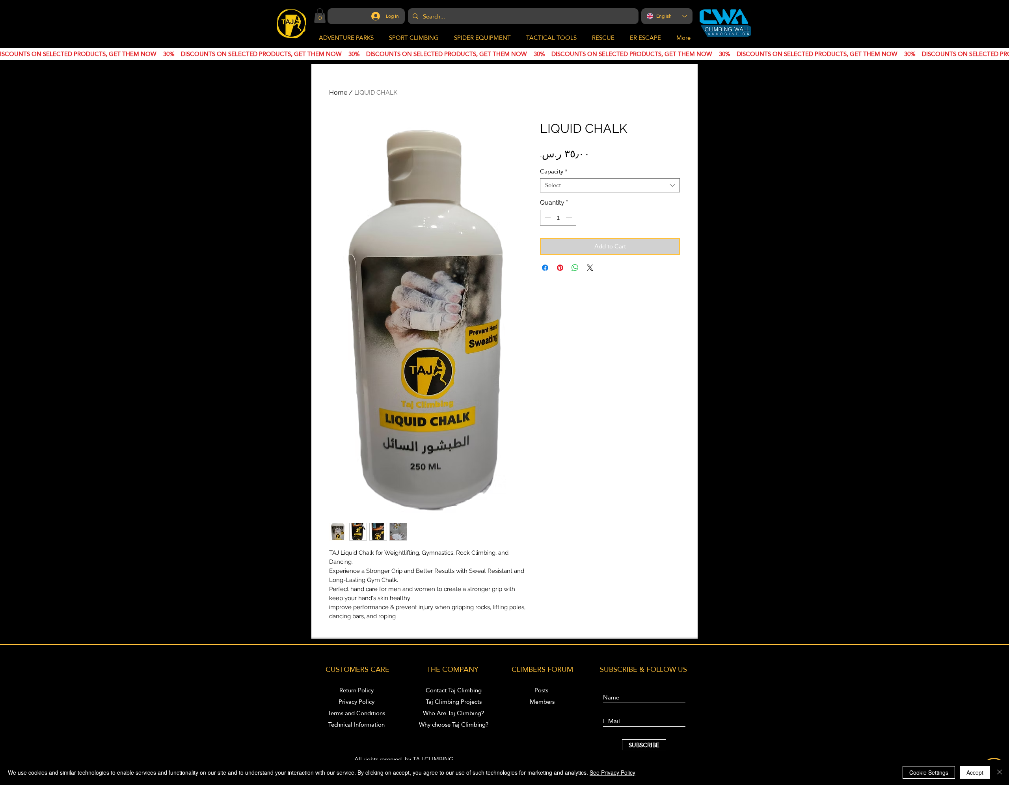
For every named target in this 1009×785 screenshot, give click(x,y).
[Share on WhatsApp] (575, 267)
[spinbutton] (558, 217)
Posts (542, 690)
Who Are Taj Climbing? (453, 713)
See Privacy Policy (612, 772)
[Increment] (569, 217)
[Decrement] (546, 217)
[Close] (999, 772)
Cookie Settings (928, 772)
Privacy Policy (356, 701)
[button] (320, 15)
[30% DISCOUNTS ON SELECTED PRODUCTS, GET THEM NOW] (504, 54)
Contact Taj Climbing (454, 690)
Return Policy (356, 690)
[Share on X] (590, 267)
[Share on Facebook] (545, 267)
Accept (974, 772)
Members (542, 701)
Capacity (554, 171)
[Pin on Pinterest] (560, 267)
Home (338, 92)
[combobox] (610, 185)
